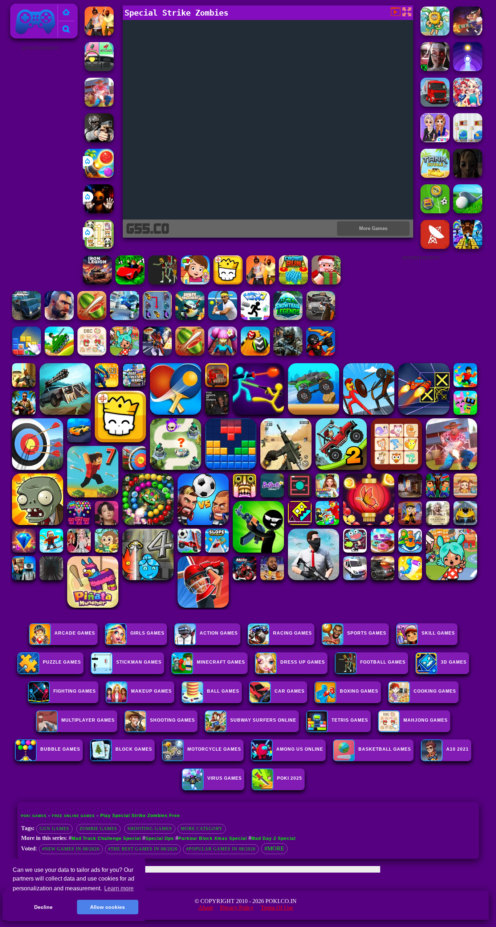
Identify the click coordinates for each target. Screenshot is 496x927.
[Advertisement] (40, 162)
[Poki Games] (66, 13)
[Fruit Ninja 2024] (91, 318)
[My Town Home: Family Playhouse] (195, 282)
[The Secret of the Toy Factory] (99, 211)
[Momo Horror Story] (467, 176)
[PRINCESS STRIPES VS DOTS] (435, 140)
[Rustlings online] (435, 247)
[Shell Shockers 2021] (189, 318)
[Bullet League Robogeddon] (467, 33)
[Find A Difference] (467, 140)
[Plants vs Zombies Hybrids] (320, 318)
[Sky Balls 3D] (255, 353)
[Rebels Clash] (99, 33)
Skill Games (438, 633)
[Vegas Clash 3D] (157, 353)
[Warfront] (287, 353)
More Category (202, 828)
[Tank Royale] (435, 176)
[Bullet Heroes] (124, 318)
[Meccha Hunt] (162, 282)
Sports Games (366, 633)
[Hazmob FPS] (99, 140)
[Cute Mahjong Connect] (99, 247)
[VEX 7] (255, 318)
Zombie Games (98, 828)
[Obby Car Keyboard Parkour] (130, 282)
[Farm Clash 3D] (99, 105)
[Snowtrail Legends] (287, 318)
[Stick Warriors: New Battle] (320, 353)
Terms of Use (277, 908)
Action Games (219, 633)
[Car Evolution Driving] (99, 69)
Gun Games (54, 828)
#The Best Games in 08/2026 (143, 849)
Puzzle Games (62, 662)
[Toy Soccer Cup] (435, 211)
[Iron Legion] (97, 282)
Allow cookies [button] (107, 907)
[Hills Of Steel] (59, 353)
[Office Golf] (467, 211)
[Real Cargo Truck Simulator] (435, 105)
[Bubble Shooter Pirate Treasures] (99, 176)
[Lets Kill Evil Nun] (435, 69)
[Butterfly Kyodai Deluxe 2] (157, 318)
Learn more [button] (119, 888)
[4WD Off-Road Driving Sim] (26, 318)
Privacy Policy (236, 908)
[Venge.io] (222, 353)
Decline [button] (43, 907)
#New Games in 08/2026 (70, 849)
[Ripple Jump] (467, 69)
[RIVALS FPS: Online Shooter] (222, 318)
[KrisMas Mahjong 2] (91, 353)
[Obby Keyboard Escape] (467, 247)
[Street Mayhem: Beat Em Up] (59, 318)
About (205, 908)
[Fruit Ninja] (189, 353)
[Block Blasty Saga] (26, 353)
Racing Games (292, 633)
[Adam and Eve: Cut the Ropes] (435, 33)
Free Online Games (73, 816)
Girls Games (147, 633)
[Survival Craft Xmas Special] (326, 282)
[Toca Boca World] (124, 353)
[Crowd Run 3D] (293, 282)
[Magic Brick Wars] (228, 282)
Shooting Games (149, 828)
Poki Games (28, 8)
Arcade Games (74, 633)
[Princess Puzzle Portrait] (467, 105)
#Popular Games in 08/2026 (221, 849)
